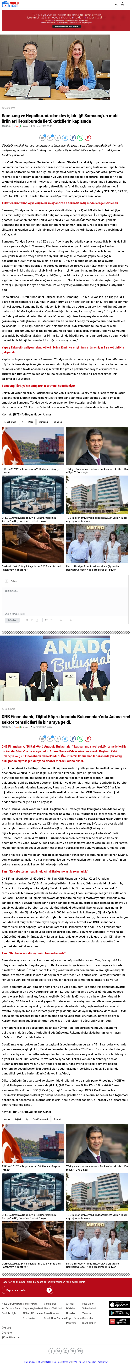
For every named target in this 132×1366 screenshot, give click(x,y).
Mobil (30, 421)
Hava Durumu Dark (12, 1303)
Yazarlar (87, 1313)
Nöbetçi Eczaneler (33, 1313)
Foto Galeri (88, 1303)
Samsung (43, 421)
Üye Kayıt (7, 1332)
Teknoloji (57, 421)
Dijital (18, 1119)
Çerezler (66, 1361)
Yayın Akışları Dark (33, 1308)
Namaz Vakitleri (53, 1308)
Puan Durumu (51, 1313)
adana (7, 1119)
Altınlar (70, 1303)
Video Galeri (89, 1308)
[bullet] (51, 620)
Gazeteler (87, 1318)
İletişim (40, 1361)
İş (22, 421)
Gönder (12, 620)
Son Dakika (29, 1318)
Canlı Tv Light (9, 1313)
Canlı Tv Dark (30, 1303)
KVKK (75, 1361)
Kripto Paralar (74, 1318)
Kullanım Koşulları (87, 1361)
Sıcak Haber (89, 1322)
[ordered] (46, 620)
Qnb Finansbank (40, 1119)
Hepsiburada (10, 421)
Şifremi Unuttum (11, 1337)
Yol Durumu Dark (11, 1308)
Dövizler (70, 1308)
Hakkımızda (30, 1361)
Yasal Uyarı (103, 1361)
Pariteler (71, 1322)
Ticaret (57, 1119)
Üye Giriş (6, 1327)
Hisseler (70, 1313)
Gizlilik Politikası (53, 1361)
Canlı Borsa (50, 1303)
